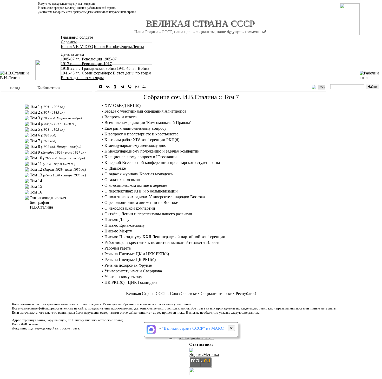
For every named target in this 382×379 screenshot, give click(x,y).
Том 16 (36, 192)
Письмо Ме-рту (118, 231)
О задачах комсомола (123, 179)
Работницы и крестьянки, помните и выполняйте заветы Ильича (162, 242)
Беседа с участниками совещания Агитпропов (145, 111)
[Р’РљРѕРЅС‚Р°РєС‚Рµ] (108, 87)
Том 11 (52, 163)
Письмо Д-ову (116, 219)
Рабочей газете (117, 248)
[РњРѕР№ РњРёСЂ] (144, 87)
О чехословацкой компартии (129, 208)
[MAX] (100, 87)
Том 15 (36, 186)
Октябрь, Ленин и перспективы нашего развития (148, 214)
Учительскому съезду (123, 276)
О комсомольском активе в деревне (135, 185)
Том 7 (43, 141)
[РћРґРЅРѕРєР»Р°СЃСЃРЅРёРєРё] (115, 87)
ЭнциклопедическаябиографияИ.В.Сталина (48, 202)
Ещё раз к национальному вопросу (135, 128)
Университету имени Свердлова (133, 271)
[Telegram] (122, 87)
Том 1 (47, 106)
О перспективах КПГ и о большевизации (141, 191)
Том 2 (47, 112)
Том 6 (43, 135)
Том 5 (47, 129)
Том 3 (56, 118)
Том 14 (36, 180)
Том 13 (58, 175)
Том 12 (58, 169)
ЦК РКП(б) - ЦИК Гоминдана (130, 282)
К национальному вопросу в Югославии (140, 157)
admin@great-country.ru (196, 338)
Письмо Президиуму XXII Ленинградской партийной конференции (164, 237)
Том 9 (57, 152)
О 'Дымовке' (115, 168)
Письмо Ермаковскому (124, 225)
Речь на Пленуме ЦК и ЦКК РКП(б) (136, 254)
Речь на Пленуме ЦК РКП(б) (130, 259)
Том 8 (55, 146)
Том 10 (57, 158)
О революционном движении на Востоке (141, 202)
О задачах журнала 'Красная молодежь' (138, 174)
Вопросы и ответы (120, 117)
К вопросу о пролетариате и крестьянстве (141, 134)
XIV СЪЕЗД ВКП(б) (122, 105)
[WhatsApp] (137, 87)
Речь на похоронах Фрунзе (128, 265)
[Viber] (130, 87)
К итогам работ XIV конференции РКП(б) (141, 139)
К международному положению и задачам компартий (152, 151)
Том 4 (53, 123)
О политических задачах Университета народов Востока (154, 197)
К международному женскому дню (135, 145)
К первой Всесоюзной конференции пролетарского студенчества (162, 162)
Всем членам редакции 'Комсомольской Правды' (147, 122)
